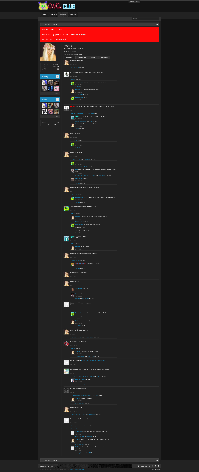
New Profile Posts (74, 19)
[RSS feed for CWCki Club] (158, 466)
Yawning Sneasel (80, 379)
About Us (73, 14)
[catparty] (56, 88)
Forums (52, 14)
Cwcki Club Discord (57, 39)
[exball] (50, 105)
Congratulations (75, 260)
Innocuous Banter (89, 337)
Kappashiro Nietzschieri (78, 369)
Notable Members (44, 19)
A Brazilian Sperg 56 (88, 376)
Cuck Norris (74, 341)
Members (63, 14)
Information (104, 57)
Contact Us (143, 466)
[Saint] (50, 88)
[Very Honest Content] (44, 111)
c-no (79, 159)
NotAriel (73, 61)
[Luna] (50, 111)
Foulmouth (74, 303)
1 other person (102, 175)
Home (44, 14)
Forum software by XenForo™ (54, 469)
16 (58, 99)
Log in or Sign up (134, 1)
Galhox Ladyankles (92, 384)
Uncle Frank (79, 288)
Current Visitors (54, 19)
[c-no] (44, 88)
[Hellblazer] (56, 82)
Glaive (77, 121)
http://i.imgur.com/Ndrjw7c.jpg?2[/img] (93, 360)
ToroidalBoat (79, 82)
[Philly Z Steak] (44, 82)
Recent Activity (82, 57)
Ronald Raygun (75, 388)
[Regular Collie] (56, 111)
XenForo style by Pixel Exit (77, 469)
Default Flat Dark (47, 466)
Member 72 (74, 159)
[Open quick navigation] (157, 24)
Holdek (79, 337)
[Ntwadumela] (50, 82)
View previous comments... (78, 429)
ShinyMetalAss (75, 67)
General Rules (79, 34)
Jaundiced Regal (91, 414)
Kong (85, 113)
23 (58, 76)
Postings (93, 57)
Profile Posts (69, 57)
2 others (91, 113)
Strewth (77, 293)
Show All (57, 93)
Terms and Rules (155, 469)
